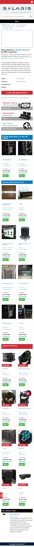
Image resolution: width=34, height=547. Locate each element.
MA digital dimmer (8, 28)
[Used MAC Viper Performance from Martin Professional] (25, 397)
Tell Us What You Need (9, 129)
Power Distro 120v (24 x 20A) (25, 244)
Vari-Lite (4, 412)
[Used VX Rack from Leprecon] (25, 312)
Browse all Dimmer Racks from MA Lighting (14, 98)
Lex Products (22, 287)
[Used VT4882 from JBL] (9, 477)
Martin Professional (23, 373)
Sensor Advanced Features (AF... (7, 204)
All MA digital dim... (7, 165)
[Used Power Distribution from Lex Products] (25, 272)
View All (5, 118)
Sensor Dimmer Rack (8, 283)
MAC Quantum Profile (24, 369)
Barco (4, 373)
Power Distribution (22, 25)
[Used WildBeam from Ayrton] (25, 437)
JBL (3, 492)
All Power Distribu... (23, 289)
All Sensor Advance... (8, 209)
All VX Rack (21, 329)
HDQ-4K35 (5, 369)
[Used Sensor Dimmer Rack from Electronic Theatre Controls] (9, 272)
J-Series (5, 448)
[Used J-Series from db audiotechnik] (9, 437)
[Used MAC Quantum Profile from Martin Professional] (25, 357)
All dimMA (21, 209)
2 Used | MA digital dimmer (16, 93)
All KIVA (21, 494)
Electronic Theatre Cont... (8, 208)
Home (13, 25)
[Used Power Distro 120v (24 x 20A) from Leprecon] (25, 234)
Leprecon (21, 247)
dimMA (20, 204)
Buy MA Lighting (14, 516)
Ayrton (20, 452)
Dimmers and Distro (8, 26)
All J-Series (5, 454)
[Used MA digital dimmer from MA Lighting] (9, 148)
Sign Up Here (6, 108)
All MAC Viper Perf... (23, 414)
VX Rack (21, 323)
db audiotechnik (6, 452)
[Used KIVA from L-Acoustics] (25, 477)
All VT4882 (5, 494)
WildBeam (21, 448)
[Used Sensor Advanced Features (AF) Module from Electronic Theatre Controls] (9, 192)
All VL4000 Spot (6, 414)
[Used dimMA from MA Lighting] (25, 192)
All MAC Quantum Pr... (24, 374)
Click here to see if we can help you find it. (16, 57)
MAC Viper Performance (25, 408)
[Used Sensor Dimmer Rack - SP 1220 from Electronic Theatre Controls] (9, 232)
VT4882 (4, 488)
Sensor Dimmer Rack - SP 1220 (8, 244)
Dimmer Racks (20, 26)
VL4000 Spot (6, 408)
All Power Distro (22, 249)
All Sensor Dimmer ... (7, 249)
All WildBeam (22, 454)
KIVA (20, 488)
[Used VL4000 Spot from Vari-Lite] (9, 397)
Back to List (6, 25)
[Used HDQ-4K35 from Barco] (9, 357)
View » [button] (5, 176)
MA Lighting (20, 79)
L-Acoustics (21, 492)
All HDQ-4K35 (6, 374)
